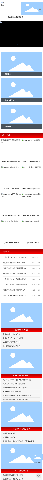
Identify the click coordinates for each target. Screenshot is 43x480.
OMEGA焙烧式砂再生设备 (31, 189)
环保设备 (8, 126)
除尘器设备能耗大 (9, 437)
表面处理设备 (9, 100)
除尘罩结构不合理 (9, 433)
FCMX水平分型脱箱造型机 (11, 161)
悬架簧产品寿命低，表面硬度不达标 (15, 399)
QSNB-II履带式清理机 (11, 243)
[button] (19, 44)
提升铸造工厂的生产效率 (11, 346)
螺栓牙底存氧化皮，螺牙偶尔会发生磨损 (17, 395)
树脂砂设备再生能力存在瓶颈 (13, 338)
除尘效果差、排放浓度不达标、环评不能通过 (18, 441)
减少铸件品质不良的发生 (11, 342)
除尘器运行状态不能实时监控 (13, 475)
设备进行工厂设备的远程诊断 (13, 479)
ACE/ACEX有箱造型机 (11, 189)
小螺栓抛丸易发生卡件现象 (12, 391)
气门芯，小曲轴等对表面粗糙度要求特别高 (17, 380)
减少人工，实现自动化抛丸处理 (14, 384)
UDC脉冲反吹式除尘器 (31, 243)
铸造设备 (8, 74)
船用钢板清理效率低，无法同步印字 (15, 388)
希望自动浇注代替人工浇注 (12, 334)
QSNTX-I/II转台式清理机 (31, 161)
